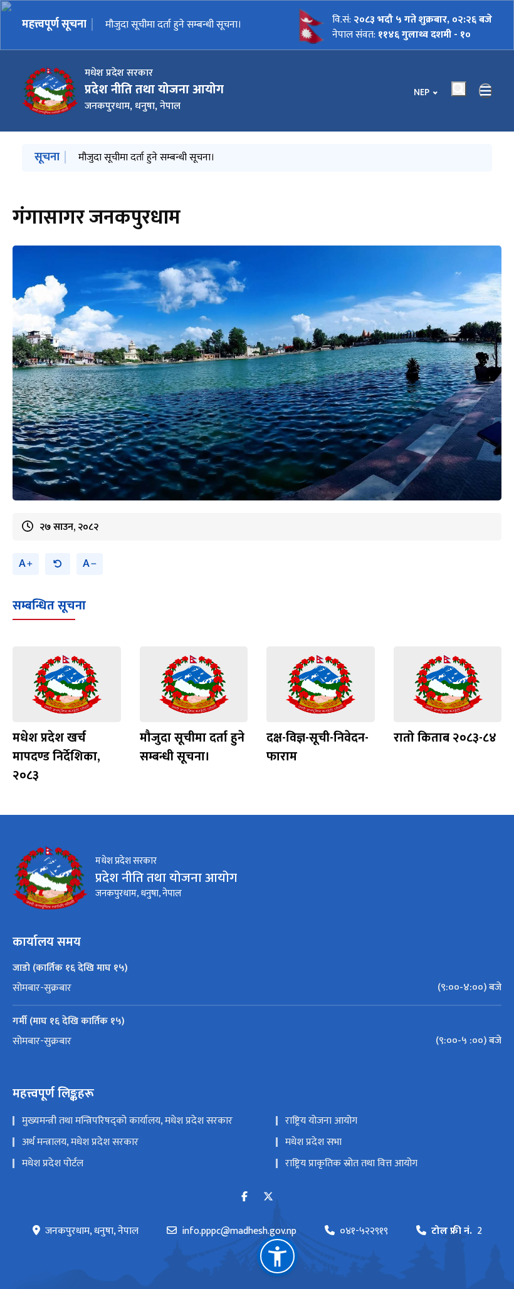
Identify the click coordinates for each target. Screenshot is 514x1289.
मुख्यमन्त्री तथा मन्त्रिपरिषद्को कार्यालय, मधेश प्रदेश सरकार (127, 1120)
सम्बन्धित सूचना (49, 605)
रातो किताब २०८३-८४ (445, 737)
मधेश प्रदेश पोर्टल (52, 1163)
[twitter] (268, 1197)
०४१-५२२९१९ (364, 1231)
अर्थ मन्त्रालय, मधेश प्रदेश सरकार (80, 1142)
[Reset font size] (57, 564)
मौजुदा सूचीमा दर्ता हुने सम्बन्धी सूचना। (173, 24)
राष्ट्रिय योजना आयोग (321, 1120)
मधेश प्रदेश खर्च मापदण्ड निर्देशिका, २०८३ (56, 756)
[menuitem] (257, 987)
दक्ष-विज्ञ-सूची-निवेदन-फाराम (317, 747)
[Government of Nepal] (50, 91)
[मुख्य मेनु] (486, 90)
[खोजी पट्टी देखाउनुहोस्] (458, 88)
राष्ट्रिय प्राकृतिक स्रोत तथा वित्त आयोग (351, 1163)
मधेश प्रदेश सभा (313, 1142)
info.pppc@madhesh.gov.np (239, 1231)
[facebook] (244, 1197)
